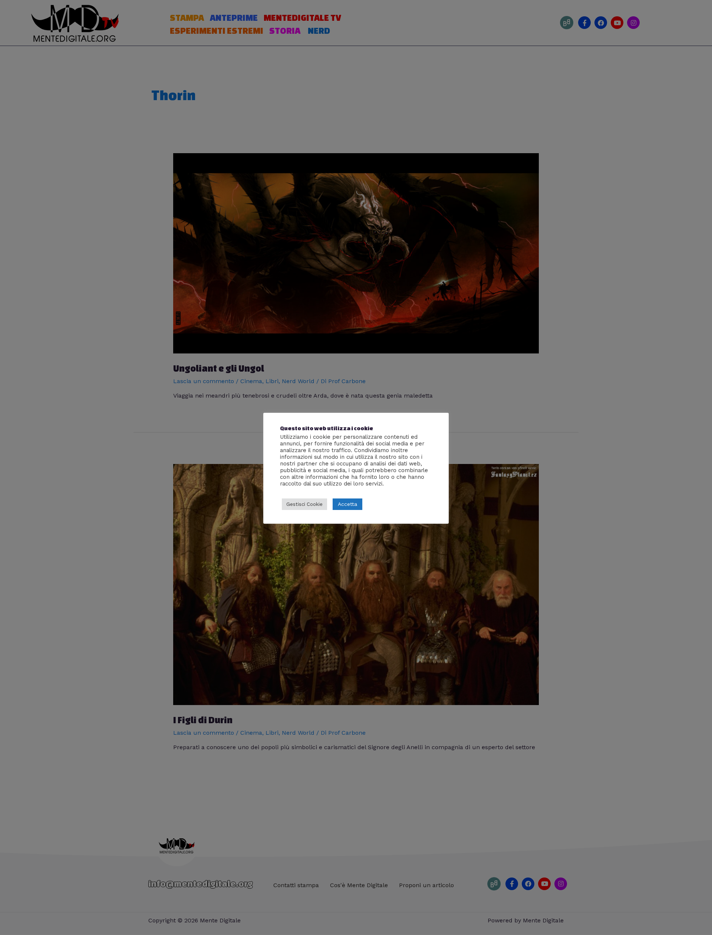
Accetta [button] (347, 504)
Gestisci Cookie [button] (304, 504)
